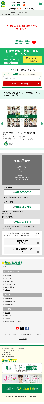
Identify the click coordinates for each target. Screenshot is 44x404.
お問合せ (7, 318)
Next (42, 124)
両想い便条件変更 (10, 301)
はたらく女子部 (6, 354)
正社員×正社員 (6, 352)
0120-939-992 (23, 192)
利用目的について (26, 335)
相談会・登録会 (9, 287)
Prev (2, 124)
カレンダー (33, 59)
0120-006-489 (23, 206)
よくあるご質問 (9, 281)
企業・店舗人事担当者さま (9, 356)
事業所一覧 (8, 316)
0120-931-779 (23, 221)
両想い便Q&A (9, 304)
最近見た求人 (8, 278)
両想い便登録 (8, 298)
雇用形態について (10, 284)
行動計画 (38, 335)
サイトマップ (23, 339)
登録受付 (7, 290)
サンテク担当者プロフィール (13, 321)
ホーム (7, 267)
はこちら (22, 42)
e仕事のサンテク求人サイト (10, 350)
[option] (22, 124)
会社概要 (7, 313)
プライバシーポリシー (11, 335)
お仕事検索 (8, 275)
